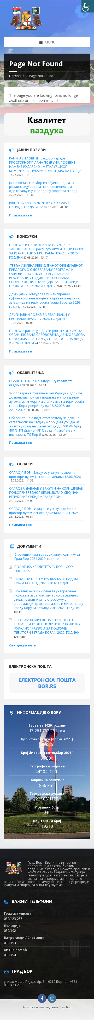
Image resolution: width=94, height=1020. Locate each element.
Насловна (16, 76)
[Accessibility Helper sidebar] (87, 6)
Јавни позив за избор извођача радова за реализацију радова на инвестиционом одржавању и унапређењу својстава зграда (43, 187)
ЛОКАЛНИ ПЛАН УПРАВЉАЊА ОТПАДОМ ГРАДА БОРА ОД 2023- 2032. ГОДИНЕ (46, 581)
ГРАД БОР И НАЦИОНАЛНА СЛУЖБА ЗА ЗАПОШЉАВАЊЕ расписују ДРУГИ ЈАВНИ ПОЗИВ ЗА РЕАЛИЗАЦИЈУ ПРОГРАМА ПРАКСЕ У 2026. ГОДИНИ (46, 251)
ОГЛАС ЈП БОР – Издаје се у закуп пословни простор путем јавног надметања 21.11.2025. (44, 510)
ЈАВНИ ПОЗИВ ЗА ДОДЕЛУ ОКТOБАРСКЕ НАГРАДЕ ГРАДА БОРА (40, 205)
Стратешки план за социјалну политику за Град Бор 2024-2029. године (47, 556)
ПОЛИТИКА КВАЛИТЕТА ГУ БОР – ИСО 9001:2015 (43, 568)
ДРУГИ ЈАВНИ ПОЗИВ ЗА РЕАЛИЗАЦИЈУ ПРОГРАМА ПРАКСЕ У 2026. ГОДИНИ (39, 316)
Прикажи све (20, 215)
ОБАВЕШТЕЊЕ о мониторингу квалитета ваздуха (41, 383)
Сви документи (22, 645)
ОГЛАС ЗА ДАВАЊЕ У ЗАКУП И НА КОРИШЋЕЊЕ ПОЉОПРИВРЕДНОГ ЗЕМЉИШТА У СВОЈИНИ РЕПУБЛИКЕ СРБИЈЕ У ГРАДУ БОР (46, 492)
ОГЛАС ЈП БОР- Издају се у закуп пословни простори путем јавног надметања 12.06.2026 (45, 474)
